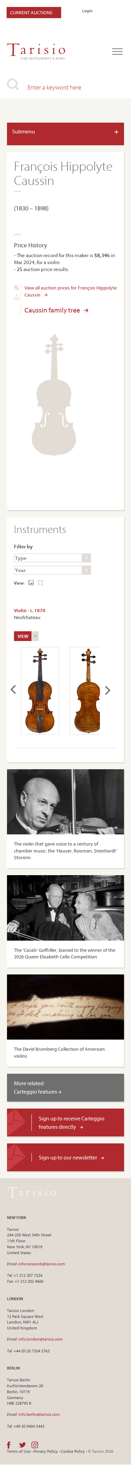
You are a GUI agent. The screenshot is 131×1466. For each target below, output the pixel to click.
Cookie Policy (73, 1451)
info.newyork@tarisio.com (42, 1263)
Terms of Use (18, 1451)
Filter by (23, 546)
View (22, 636)
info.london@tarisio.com (41, 1339)
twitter (22, 1445)
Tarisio (31, 1192)
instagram (34, 1445)
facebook (8, 1445)
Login (87, 10)
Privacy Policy (46, 1451)
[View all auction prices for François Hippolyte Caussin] (16, 289)
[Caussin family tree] (16, 298)
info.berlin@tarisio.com (39, 1414)
